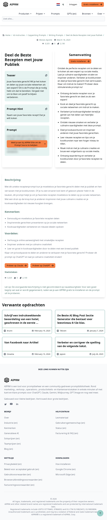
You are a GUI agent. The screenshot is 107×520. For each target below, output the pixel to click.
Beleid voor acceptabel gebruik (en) (21, 469)
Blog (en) (8, 448)
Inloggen (73, 4)
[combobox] (53, 18)
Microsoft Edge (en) (65, 474)
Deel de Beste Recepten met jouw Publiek (84, 35)
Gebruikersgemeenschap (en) (70, 422)
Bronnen (86, 13)
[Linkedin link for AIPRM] (17, 404)
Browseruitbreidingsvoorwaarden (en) (23, 479)
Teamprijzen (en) (12, 443)
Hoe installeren (63, 464)
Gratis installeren (91, 4)
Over (99, 13)
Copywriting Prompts (37, 35)
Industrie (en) (10, 422)
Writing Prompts (56, 35)
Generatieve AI (11, 433)
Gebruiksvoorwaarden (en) (17, 474)
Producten (24, 13)
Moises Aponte (45, 40)
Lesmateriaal (62, 417)
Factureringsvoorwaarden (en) (19, 484)
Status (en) (61, 428)
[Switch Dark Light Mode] (63, 4)
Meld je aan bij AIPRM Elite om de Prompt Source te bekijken (26, 143)
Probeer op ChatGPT (41, 265)
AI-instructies (19, 35)
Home (8, 35)
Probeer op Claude (15, 265)
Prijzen (39, 13)
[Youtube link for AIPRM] (11, 404)
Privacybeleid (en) (13, 464)
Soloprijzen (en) (12, 438)
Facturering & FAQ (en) (67, 433)
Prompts (55, 13)
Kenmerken (10, 428)
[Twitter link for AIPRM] (5, 404)
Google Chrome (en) (66, 469)
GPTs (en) (71, 13)
